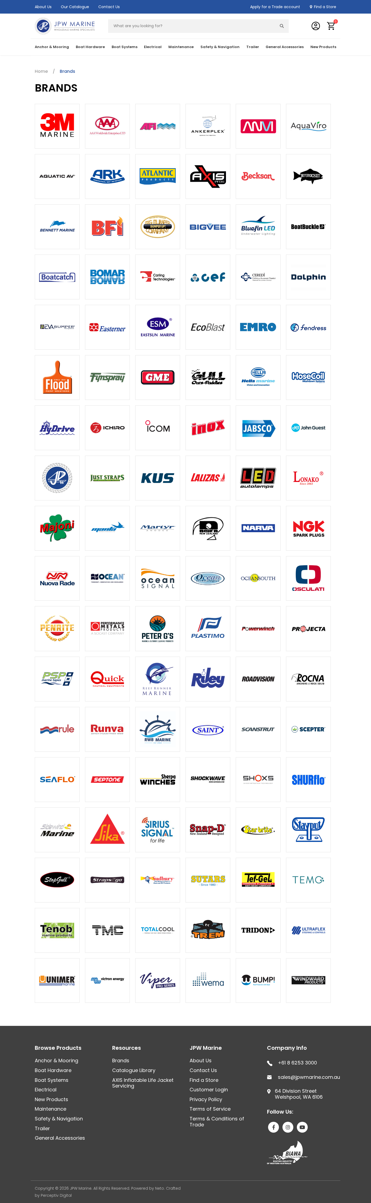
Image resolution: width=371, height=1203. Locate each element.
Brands (120, 1060)
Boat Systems (51, 1080)
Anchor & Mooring (56, 1060)
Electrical (45, 1089)
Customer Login (209, 1089)
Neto (159, 1188)
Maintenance (50, 1108)
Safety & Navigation (59, 1118)
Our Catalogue (75, 7)
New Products (323, 46)
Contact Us (109, 7)
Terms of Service (210, 1108)
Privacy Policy (206, 1099)
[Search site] (282, 26)
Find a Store (325, 7)
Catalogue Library (133, 1070)
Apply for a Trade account (275, 7)
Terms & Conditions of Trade (217, 1121)
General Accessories (60, 1138)
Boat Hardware (53, 1070)
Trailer (42, 1128)
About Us (43, 7)
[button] (331, 26)
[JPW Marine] (65, 26)
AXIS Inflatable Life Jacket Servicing (143, 1083)
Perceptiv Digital (56, 1195)
